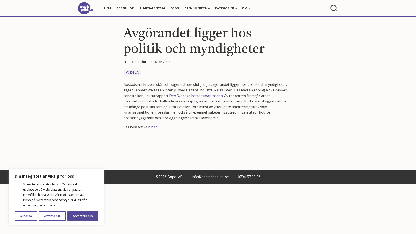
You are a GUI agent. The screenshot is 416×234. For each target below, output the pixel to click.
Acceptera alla (83, 216)
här (154, 127)
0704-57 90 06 (249, 176)
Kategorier (224, 8)
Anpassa (26, 216)
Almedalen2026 (152, 8)
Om (244, 8)
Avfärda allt (52, 216)
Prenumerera (195, 8)
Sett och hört (136, 62)
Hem (107, 8)
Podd (174, 8)
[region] (56, 197)
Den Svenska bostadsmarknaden (196, 95)
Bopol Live (125, 8)
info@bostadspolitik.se (210, 176)
